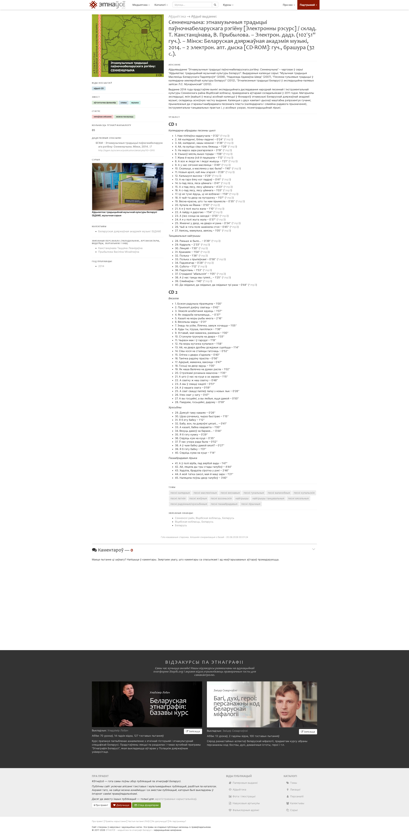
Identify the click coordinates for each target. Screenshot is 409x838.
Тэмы (293, 782)
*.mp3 (224, 135)
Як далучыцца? (159, 821)
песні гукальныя (254, 492)
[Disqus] (204, 603)
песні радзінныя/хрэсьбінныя (188, 504)
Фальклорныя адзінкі (245, 810)
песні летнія (177, 498)
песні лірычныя (250, 504)
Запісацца (194, 731)
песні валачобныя (279, 492)
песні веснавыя (230, 492)
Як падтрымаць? (177, 821)
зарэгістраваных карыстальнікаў (175, 798)
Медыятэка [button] (140, 4)
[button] (228, 5)
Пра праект (101, 805)
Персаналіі (296, 796)
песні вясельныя (298, 498)
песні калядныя (180, 492)
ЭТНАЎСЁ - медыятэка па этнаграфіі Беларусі (129, 830)
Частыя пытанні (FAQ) (139, 821)
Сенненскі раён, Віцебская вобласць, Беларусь (204, 518)
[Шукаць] (215, 4)
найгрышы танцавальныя (268, 498)
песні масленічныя (205, 492)
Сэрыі (293, 810)
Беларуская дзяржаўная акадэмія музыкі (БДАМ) (129, 231)
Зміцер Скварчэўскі (235, 730)
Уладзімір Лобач (118, 730)
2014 (101, 266)
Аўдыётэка (177, 17)
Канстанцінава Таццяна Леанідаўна (120, 248)
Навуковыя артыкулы (246, 803)
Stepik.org (176, 671)
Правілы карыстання (115, 821)
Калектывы (296, 803)
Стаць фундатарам (148, 805)
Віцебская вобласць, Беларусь (194, 521)
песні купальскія (304, 492)
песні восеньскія (221, 498)
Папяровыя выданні (245, 782)
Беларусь (181, 525)
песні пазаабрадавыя (224, 504)
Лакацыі (294, 789)
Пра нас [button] (288, 4)
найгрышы (242, 498)
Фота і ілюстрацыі (243, 796)
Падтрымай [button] (308, 4)
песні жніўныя (198, 498)
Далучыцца (122, 805)
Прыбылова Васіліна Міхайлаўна (118, 251)
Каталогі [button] (160, 4)
